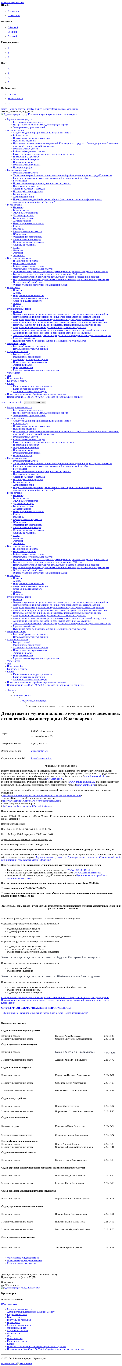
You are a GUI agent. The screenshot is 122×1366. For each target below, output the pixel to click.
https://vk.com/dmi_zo (41, 758)
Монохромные (15, 98)
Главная (12, 690)
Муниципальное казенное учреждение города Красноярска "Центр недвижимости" (45, 1013)
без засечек (13, 11)
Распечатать (9, 1285)
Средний (12, 32)
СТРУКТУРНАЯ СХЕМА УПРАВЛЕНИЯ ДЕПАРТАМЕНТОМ (36, 1008)
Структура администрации (33, 700)
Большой (12, 36)
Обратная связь (9, 1304)
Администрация (22, 695)
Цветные (12, 94)
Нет (10, 103)
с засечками (14, 15)
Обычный (13, 27)
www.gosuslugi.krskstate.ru (87, 872)
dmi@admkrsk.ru (39, 751)
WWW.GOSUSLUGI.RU (79, 870)
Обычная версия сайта (12, 2)
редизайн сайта (16, 1363)
